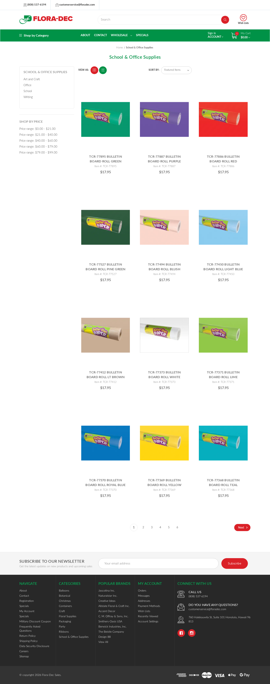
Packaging (65, 621)
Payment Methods (149, 606)
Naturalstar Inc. (107, 595)
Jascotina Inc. (106, 590)
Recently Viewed (148, 616)
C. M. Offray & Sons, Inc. (113, 616)
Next (241, 527)
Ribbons (64, 631)
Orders (142, 590)
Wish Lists (243, 23)
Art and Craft (32, 79)
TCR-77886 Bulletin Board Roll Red (223, 159)
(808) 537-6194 (36, 5)
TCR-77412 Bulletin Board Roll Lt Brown (106, 375)
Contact (100, 35)
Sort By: (154, 70)
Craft (62, 611)
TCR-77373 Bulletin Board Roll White (164, 375)
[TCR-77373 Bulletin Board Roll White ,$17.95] (164, 335)
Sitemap (24, 656)
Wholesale (119, 35)
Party (62, 626)
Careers (23, 651)
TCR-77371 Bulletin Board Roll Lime (223, 375)
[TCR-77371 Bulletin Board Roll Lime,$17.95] (223, 335)
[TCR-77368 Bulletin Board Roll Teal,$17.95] (223, 443)
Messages (144, 595)
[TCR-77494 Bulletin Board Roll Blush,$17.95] (164, 227)
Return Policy (27, 636)
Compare (125, 91)
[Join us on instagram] (191, 633)
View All (103, 642)
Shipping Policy (28, 641)
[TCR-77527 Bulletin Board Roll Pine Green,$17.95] (105, 227)
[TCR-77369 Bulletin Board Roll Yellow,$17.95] (164, 443)
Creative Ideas (106, 601)
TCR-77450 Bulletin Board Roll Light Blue (223, 267)
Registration (26, 601)
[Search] (225, 20)
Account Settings (148, 621)
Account (215, 35)
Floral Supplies (67, 616)
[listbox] (176, 70)
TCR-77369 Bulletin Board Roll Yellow (164, 483)
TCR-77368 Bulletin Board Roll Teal (223, 483)
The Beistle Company (111, 631)
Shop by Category (36, 35)
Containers (65, 606)
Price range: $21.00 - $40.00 (38, 134)
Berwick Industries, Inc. (112, 626)
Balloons (64, 590)
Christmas (65, 601)
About (85, 35)
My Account (26, 611)
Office (27, 85)
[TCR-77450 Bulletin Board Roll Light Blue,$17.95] (223, 227)
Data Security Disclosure (34, 646)
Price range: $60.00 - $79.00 (38, 146)
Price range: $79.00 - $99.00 (38, 152)
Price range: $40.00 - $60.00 (38, 140)
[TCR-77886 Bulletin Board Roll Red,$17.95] (223, 119)
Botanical (64, 595)
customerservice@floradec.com (77, 5)
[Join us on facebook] (181, 633)
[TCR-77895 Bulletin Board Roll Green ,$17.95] (105, 119)
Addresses (144, 601)
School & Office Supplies (74, 637)
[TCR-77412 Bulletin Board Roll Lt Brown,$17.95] (105, 335)
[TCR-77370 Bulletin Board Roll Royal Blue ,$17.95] (105, 443)
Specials (142, 35)
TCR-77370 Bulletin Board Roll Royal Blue (105, 483)
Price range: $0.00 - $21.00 (37, 128)
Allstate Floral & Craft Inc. (113, 606)
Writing (28, 97)
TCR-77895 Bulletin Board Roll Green (105, 159)
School (28, 91)
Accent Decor (106, 611)
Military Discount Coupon (35, 621)
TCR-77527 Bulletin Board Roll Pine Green (105, 267)
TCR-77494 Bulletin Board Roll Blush (164, 267)
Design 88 (104, 637)
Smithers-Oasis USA (110, 621)
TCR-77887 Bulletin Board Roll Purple (164, 159)
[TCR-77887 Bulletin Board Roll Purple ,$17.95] (164, 119)
